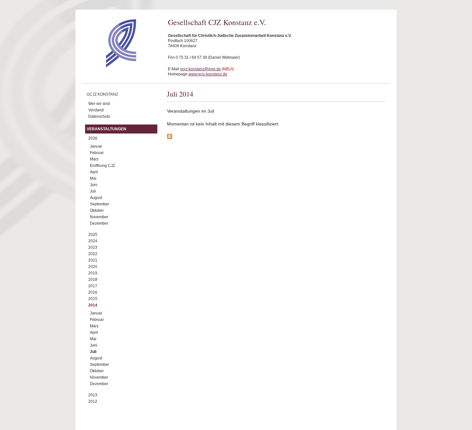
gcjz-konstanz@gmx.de (200, 69)
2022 (92, 254)
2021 (92, 260)
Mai (93, 178)
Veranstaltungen (106, 129)
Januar (96, 146)
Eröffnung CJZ (102, 165)
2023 (92, 247)
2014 (92, 305)
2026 (92, 138)
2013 (92, 395)
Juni (93, 185)
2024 (92, 241)
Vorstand (96, 110)
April (94, 172)
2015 (92, 299)
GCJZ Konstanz (102, 94)
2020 (92, 266)
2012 (92, 401)
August (96, 197)
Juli (93, 191)
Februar (97, 152)
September (99, 204)
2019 (92, 273)
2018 (92, 279)
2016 (92, 292)
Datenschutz (99, 116)
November (99, 217)
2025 (92, 234)
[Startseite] (109, 65)
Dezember (99, 223)
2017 (92, 286)
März (94, 159)
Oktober (97, 210)
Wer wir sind (99, 103)
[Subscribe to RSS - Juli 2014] (276, 137)
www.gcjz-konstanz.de (207, 74)
